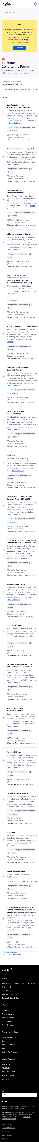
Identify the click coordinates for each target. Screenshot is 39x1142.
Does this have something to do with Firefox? (17, 369)
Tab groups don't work (16, 584)
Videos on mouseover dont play (19, 234)
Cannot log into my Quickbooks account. (15, 191)
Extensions (22, 570)
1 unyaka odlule (24, 140)
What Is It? (6, 1068)
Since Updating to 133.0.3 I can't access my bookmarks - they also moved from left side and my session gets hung (19, 279)
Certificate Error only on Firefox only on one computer (19, 106)
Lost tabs (11, 832)
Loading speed (23, 694)
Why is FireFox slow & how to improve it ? (15, 709)
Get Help (5, 1079)
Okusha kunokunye (9, 952)
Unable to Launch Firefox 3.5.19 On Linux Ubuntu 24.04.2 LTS (19, 498)
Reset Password (8, 1072)
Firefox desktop (8, 1014)
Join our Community (10, 994)
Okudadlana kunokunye (11, 954)
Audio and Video (23, 261)
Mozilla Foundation (19, 1109)
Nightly (5, 1048)
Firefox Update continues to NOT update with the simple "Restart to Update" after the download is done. (21, 909)
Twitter (2, 1101)
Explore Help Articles (10, 998)
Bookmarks (11, 455)
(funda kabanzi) (15, 123)
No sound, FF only (14, 752)
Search (26, 4)
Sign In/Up (6, 1064)
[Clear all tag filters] (21, 84)
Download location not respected (20, 149)
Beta (3, 1041)
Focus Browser (8, 1025)
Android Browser (8, 1018)
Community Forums (10, 12)
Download (6, 1010)
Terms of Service (8, 1128)
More (34, 90)
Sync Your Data (8, 1075)
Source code (7, 987)
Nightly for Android (9, 1052)
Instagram (10, 1101)
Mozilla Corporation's (14, 1107)
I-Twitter (5, 991)
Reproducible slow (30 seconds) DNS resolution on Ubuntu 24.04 (20, 665)
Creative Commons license (16, 1118)
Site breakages (23, 220)
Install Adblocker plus (16, 871)
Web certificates (24, 135)
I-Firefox (12, 135)
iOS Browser (7, 1021)
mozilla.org (6, 1124)
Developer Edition (9, 1037)
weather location (14, 625)
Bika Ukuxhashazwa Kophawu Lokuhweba (18, 983)
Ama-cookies (7, 1135)
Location (21, 650)
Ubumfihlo (6, 1131)
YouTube (6, 1101)
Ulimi (3, 1091)
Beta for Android (8, 1045)
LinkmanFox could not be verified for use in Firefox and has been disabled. (21, 541)
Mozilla (7, 970)
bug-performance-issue (10, 84)
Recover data (22, 482)
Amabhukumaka (23, 312)
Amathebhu (22, 611)
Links (20, 818)
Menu (31, 4)
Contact (5, 1139)
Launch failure (23, 397)
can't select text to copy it (17, 793)
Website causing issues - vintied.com (22, 326)
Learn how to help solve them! (18, 73)
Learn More (19, 48)
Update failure (23, 942)
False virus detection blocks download (15, 412)
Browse (21, 176)
